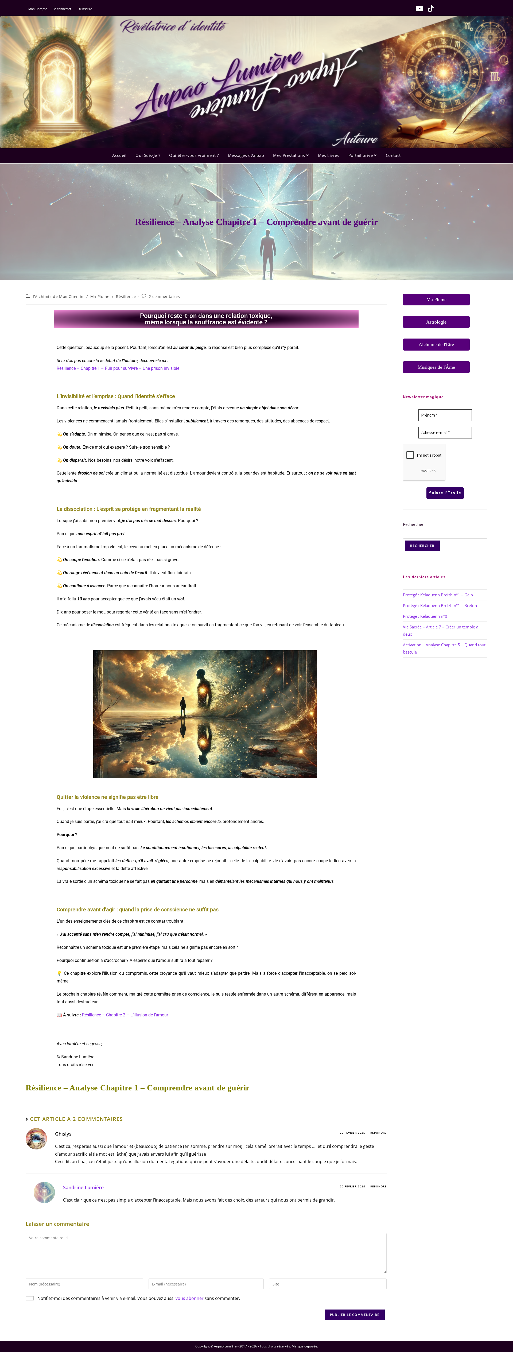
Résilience (126, 296)
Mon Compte (37, 9)
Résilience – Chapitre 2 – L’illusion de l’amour (125, 1014)
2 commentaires (164, 296)
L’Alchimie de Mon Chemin (58, 296)
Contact (393, 155)
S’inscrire (85, 9)
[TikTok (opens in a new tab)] (429, 8)
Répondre (378, 1133)
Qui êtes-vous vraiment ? (194, 155)
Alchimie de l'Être (436, 344)
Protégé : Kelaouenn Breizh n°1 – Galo (438, 594)
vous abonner (190, 1298)
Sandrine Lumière (83, 1187)
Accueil (119, 155)
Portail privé (361, 155)
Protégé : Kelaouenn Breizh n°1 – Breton (440, 605)
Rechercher (413, 524)
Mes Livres (328, 155)
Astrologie (436, 322)
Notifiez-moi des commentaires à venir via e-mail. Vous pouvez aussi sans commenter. (138, 1298)
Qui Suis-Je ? (147, 155)
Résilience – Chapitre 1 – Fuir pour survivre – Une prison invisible (118, 368)
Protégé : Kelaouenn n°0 (425, 616)
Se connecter (61, 9)
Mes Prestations (289, 155)
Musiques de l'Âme (436, 367)
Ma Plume (100, 296)
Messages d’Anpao (246, 155)
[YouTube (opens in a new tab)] (418, 8)
